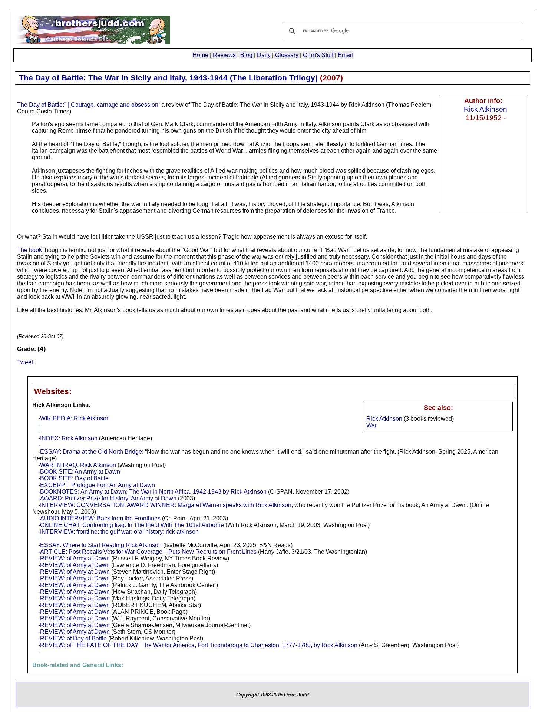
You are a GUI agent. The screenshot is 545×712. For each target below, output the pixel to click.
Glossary (286, 55)
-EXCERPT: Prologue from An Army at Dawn (96, 485)
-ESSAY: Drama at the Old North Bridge (90, 451)
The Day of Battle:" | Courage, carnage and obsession (87, 105)
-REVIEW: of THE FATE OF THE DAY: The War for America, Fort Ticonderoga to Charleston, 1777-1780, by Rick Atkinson (197, 645)
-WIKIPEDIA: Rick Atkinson (74, 418)
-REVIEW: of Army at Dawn (74, 558)
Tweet (25, 362)
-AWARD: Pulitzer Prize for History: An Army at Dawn (107, 498)
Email (345, 55)
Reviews (224, 55)
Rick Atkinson (485, 109)
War (371, 425)
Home (200, 55)
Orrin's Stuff (318, 55)
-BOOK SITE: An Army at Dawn (79, 471)
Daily (264, 55)
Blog (246, 55)
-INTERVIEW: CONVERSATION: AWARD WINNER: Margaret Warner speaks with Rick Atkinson (164, 505)
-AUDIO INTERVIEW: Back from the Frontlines (99, 518)
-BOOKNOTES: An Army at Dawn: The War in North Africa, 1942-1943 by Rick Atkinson (152, 492)
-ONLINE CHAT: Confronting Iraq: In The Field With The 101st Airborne (131, 525)
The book (29, 250)
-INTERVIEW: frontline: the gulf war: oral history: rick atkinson (118, 532)
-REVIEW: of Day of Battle (72, 638)
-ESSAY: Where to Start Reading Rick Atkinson (100, 545)
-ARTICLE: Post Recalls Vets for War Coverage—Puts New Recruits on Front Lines (147, 552)
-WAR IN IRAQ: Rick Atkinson (77, 465)
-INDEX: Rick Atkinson (68, 438)
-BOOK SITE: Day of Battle (73, 478)
